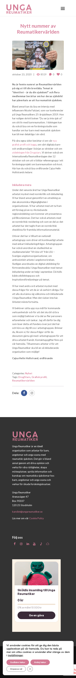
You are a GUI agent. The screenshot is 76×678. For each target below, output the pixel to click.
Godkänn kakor (17, 662)
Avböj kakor (40, 662)
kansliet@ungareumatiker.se (27, 511)
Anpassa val (16, 668)
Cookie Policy (36, 518)
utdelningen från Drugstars (26, 152)
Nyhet (28, 373)
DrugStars (24, 377)
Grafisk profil (39, 377)
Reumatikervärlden (23, 380)
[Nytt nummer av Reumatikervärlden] (38, 55)
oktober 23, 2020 (22, 74)
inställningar (15, 655)
